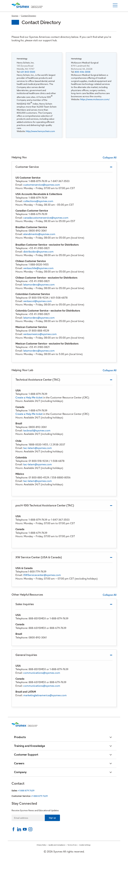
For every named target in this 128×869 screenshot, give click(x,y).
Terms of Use (72, 845)
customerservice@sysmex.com (41, 184)
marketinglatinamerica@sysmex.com (45, 695)
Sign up (52, 818)
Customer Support (26, 754)
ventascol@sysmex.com (37, 301)
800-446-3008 (82, 71)
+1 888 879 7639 (26, 790)
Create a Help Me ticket (29, 397)
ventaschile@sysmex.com (38, 268)
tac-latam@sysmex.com (37, 448)
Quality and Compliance (56, 845)
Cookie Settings (85, 845)
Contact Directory (28, 16)
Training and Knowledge (29, 746)
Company (20, 772)
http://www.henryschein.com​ (40, 131)
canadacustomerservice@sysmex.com (45, 217)
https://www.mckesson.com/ (95, 99)
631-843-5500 (27, 71)
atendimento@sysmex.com (39, 234)
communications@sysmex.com (41, 672)
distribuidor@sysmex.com (38, 251)
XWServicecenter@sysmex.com (42, 575)
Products (20, 737)
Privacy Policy (41, 845)
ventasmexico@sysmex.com (40, 334)
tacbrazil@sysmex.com (36, 430)
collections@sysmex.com (38, 201)
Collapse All (109, 157)
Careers (19, 763)
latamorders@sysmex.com (39, 284)
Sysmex (15, 16)
